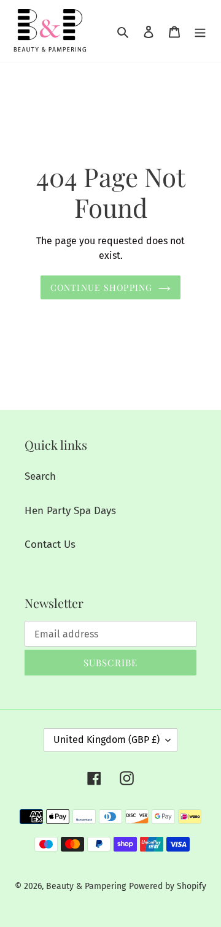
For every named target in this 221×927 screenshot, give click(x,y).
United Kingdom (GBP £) (106, 739)
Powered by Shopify (167, 886)
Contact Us (50, 544)
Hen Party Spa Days (70, 510)
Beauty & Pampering (86, 886)
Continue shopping (101, 287)
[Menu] (200, 31)
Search (40, 476)
